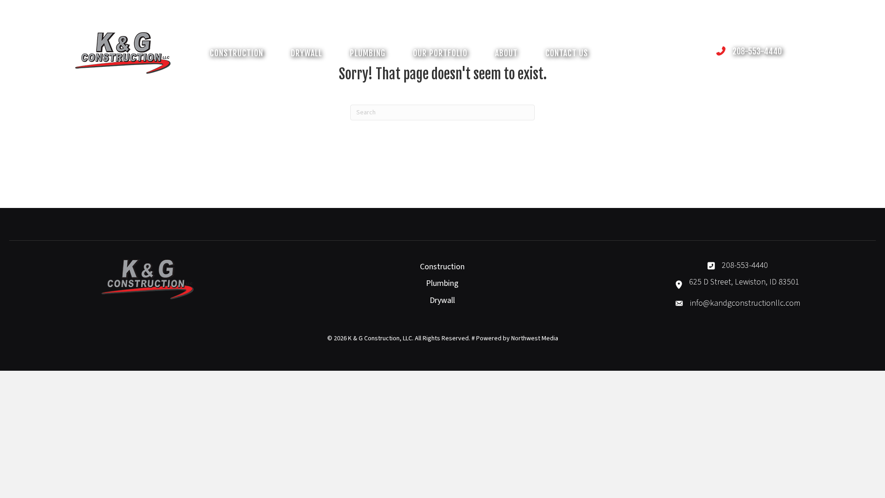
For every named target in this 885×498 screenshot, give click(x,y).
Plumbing (442, 283)
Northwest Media (534, 338)
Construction (442, 267)
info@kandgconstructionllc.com (745, 303)
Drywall (442, 300)
